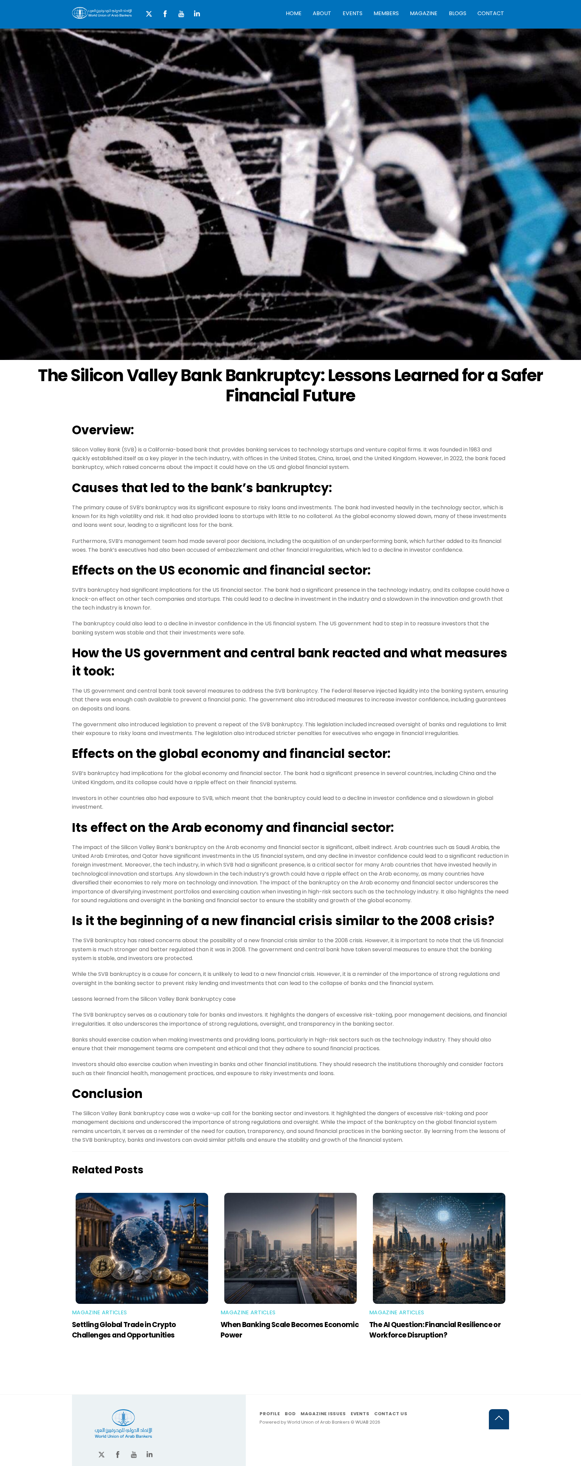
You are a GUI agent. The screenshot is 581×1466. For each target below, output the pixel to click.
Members (386, 13)
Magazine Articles (99, 1312)
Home (294, 13)
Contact (490, 13)
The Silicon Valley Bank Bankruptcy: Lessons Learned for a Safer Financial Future (290, 385)
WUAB (362, 1422)
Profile (270, 1413)
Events (352, 13)
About (322, 13)
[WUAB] (102, 15)
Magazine (423, 13)
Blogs (457, 13)
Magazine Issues (323, 1413)
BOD (290, 1413)
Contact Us (391, 1413)
